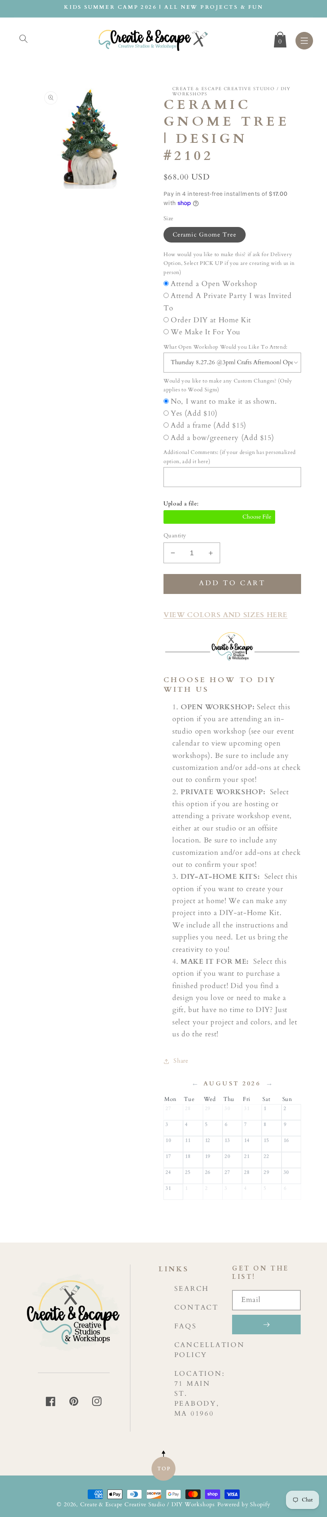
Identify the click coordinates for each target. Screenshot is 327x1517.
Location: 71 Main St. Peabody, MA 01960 (199, 1393)
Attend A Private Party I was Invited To (228, 301)
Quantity (175, 535)
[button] (23, 38)
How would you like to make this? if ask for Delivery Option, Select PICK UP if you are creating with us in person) (229, 263)
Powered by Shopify (243, 1504)
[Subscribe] (266, 1324)
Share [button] (180, 1061)
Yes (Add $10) (194, 413)
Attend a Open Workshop (214, 283)
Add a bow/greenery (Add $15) (222, 437)
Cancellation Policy (209, 1349)
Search (191, 1288)
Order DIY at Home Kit (211, 320)
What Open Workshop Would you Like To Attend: (226, 347)
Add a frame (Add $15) (208, 425)
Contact (196, 1307)
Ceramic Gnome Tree (204, 235)
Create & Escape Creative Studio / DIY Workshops (147, 1504)
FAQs (185, 1326)
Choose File (219, 517)
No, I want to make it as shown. (224, 401)
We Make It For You (205, 332)
